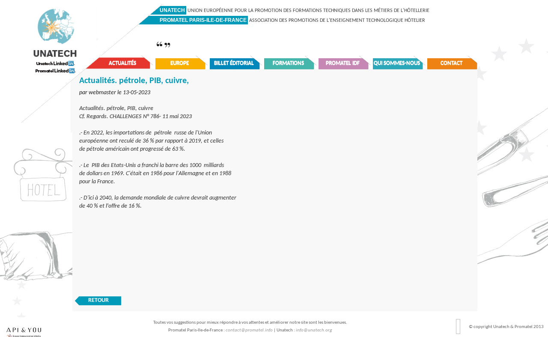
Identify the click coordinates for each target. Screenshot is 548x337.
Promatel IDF (343, 63)
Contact (451, 63)
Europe (179, 63)
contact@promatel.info (249, 330)
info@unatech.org (314, 330)
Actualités (122, 63)
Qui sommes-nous (397, 63)
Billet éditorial (234, 63)
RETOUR (98, 300)
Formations (288, 63)
